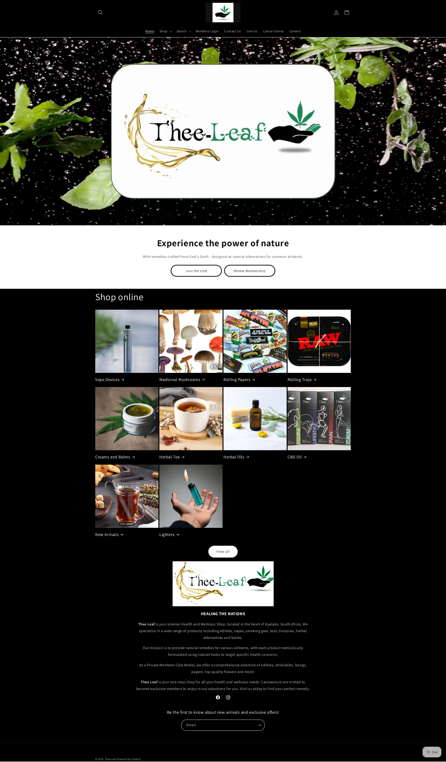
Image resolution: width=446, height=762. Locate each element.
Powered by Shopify (129, 759)
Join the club (196, 270)
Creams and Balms (112, 457)
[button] (100, 12)
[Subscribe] (259, 725)
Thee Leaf (110, 759)
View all (223, 551)
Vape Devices (107, 379)
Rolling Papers (236, 379)
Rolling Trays (300, 379)
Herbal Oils (233, 457)
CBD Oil (295, 457)
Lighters (166, 534)
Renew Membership (250, 270)
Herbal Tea (169, 457)
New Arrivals (106, 534)
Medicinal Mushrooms (179, 379)
